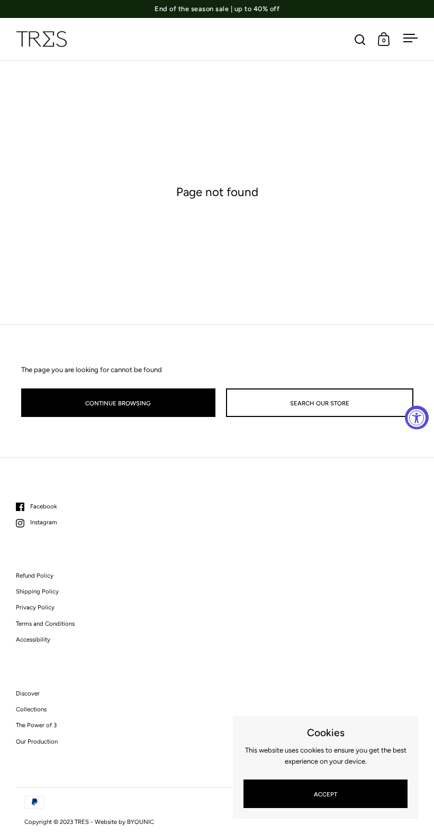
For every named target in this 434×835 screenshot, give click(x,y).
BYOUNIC (140, 821)
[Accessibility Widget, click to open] (417, 418)
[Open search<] (360, 39)
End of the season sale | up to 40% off (217, 9)
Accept (325, 794)
